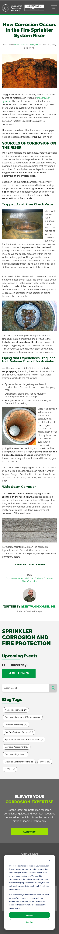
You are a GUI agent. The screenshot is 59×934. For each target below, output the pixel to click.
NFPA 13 (10, 769)
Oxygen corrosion (15, 578)
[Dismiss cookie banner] (49, 860)
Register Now (19, 673)
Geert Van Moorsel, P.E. (26, 44)
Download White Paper (29, 564)
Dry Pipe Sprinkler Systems (19, 732)
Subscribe (29, 831)
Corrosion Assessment (16, 747)
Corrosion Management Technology (22, 717)
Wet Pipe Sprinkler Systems (39, 578)
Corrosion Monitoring (16, 725)
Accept (29, 915)
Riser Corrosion (29, 581)
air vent (45, 762)
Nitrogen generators (16, 710)
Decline (29, 922)
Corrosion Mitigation (15, 754)
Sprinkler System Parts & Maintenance (24, 739)
